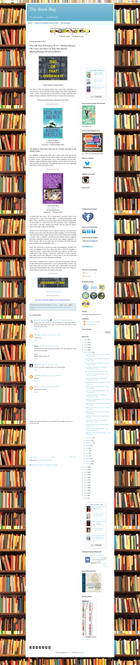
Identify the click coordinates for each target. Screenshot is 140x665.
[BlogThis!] (66, 305)
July (87, 448)
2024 (85, 345)
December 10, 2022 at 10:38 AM (62, 320)
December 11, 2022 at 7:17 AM (48, 364)
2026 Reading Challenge (96, 555)
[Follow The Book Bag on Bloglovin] (90, 242)
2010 (85, 495)
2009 (85, 498)
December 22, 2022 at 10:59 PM (49, 387)
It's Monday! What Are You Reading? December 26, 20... (96, 368)
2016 (85, 480)
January (88, 463)
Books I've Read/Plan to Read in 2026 (46, 23)
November (89, 437)
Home (30, 23)
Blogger (82, 652)
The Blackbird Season (98, 87)
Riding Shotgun (49, 307)
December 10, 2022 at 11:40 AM (50, 335)
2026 (85, 339)
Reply (36, 329)
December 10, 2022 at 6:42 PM (48, 346)
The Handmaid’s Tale (98, 507)
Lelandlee (37, 375)
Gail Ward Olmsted (99, 539)
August (88, 445)
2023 (85, 347)
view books (105, 566)
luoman (69, 652)
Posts (86, 273)
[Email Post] (61, 305)
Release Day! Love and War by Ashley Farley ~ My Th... (96, 363)
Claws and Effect (39, 307)
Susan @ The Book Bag (42, 320)
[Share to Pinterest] (71, 305)
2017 (85, 477)
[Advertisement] (53, 440)
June (87, 450)
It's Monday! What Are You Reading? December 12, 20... (96, 395)
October (88, 440)
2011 (85, 493)
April (87, 456)
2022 (85, 350)
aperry (36, 364)
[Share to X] (68, 305)
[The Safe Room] (89, 532)
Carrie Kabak (99, 74)
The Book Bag (43, 9)
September (89, 443)
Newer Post (33, 457)
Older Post (72, 457)
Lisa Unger (99, 530)
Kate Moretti (99, 88)
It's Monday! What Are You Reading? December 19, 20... (96, 379)
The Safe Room (98, 528)
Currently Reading (96, 70)
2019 (85, 472)
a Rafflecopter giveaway (52, 292)
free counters (86, 639)
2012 (85, 490)
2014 (85, 485)
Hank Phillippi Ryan (99, 524)
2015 (85, 482)
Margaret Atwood (99, 508)
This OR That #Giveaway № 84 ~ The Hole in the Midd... (96, 374)
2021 (85, 467)
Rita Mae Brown (58, 307)
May (87, 453)
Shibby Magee (98, 73)
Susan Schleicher (91, 324)
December (89, 352)
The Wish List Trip (98, 514)
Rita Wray (37, 335)
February (89, 461)
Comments (87, 276)
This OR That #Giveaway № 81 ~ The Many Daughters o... (96, 429)
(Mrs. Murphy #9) (53, 208)
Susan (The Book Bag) (96, 558)
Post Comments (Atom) (45, 460)
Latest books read (96, 504)
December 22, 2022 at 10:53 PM (51, 375)
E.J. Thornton (99, 81)
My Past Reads (65, 23)
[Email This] (64, 305)
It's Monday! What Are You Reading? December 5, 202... (96, 421)
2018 (85, 475)
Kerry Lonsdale (99, 515)
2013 (85, 488)
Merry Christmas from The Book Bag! (96, 371)
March (88, 458)
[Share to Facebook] (70, 305)
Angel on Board (98, 80)
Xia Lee (36, 387)
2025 (85, 342)
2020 (85, 469)
